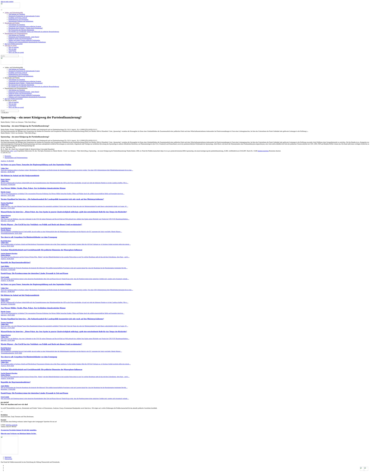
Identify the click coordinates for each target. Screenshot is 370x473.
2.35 (15, 151)
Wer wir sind (12, 49)
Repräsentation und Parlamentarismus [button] (16, 88)
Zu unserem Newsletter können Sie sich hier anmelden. (19, 430)
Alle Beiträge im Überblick (16, 14)
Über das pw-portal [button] (10, 100)
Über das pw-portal (10, 45)
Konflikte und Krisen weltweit (17, 18)
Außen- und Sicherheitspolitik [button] (14, 67)
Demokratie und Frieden (12, 23)
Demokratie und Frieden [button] (12, 78)
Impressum (8, 457)
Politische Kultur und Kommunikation (20, 38)
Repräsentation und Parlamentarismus (16, 33)
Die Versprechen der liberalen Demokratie (21, 30)
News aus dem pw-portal (16, 52)
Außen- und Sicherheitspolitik (14, 12)
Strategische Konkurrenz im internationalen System (24, 16)
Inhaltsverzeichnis (263, 151)
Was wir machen (13, 47)
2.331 (11, 151)
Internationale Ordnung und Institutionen (20, 21)
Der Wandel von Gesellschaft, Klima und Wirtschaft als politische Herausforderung (33, 31)
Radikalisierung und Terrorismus (18, 19)
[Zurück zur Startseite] (10, 7)
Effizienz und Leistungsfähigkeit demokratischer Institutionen (27, 42)
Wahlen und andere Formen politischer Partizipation (24, 40)
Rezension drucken (275, 151)
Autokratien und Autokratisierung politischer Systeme (24, 26)
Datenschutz (8, 459)
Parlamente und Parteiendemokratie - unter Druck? (23, 37)
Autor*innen (12, 51)
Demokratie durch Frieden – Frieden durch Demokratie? (25, 28)
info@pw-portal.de (11, 425)
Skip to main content (7, 1)
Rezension (8, 156)
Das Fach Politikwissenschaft (13, 44)
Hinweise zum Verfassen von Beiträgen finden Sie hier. (19, 433)
